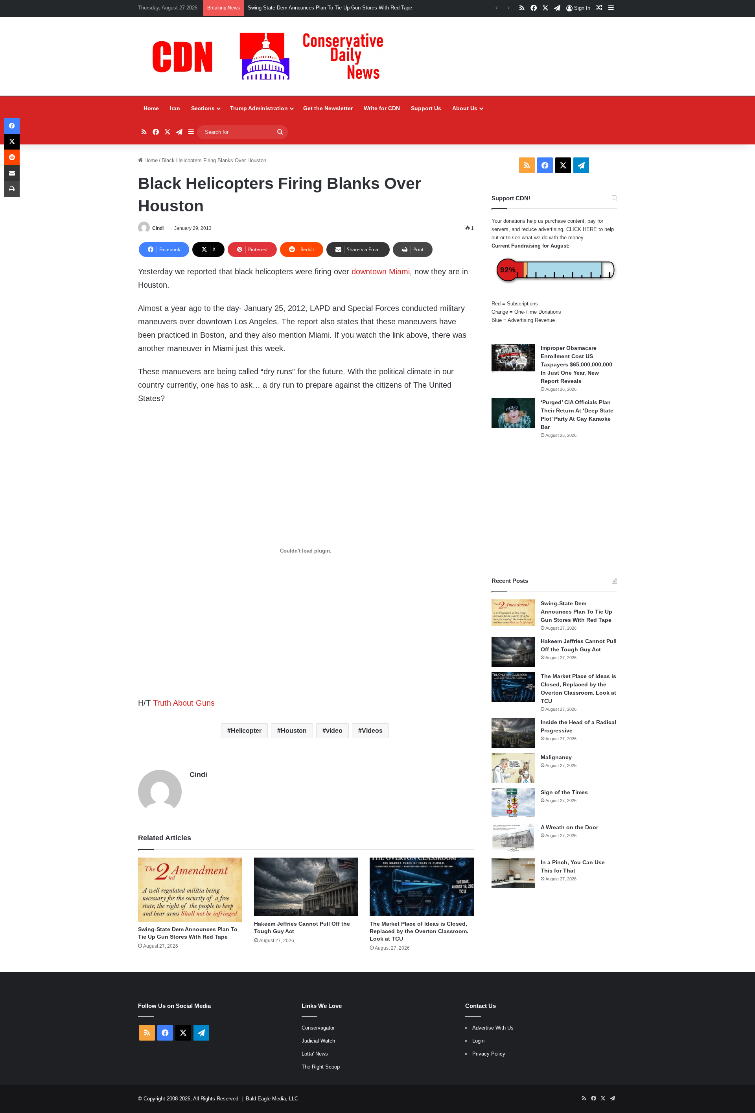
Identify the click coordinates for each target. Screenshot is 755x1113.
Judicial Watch (318, 1041)
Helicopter (246, 730)
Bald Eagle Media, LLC (272, 1099)
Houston (294, 730)
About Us (464, 108)
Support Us (426, 108)
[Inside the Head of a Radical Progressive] (513, 733)
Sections (203, 108)
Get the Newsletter (328, 108)
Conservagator (318, 1028)
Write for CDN (382, 108)
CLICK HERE (581, 229)
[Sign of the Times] (513, 803)
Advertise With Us (493, 1028)
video (334, 730)
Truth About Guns (184, 703)
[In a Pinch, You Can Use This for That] (513, 873)
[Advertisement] (554, 508)
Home (151, 108)
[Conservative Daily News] (271, 56)
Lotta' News (315, 1054)
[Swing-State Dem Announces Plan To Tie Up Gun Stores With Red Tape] (190, 890)
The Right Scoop (321, 1067)
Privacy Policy (488, 1054)
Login (478, 1041)
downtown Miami (381, 271)
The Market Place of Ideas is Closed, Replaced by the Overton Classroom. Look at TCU (419, 931)
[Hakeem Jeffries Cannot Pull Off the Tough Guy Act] (306, 887)
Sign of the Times (564, 792)
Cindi (158, 228)
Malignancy (556, 757)
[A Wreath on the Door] (513, 838)
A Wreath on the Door (569, 827)
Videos (372, 730)
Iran (175, 108)
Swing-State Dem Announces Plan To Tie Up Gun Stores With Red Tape (330, 8)
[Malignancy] (513, 768)
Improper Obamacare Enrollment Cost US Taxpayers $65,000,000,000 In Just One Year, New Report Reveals (576, 364)
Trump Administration (259, 108)
